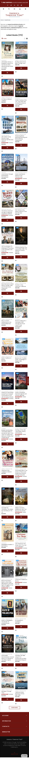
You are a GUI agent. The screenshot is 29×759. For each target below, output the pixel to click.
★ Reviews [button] (28, 381)
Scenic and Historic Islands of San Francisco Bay (20, 175)
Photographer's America (21, 172)
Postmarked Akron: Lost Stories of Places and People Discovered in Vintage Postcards (21, 473)
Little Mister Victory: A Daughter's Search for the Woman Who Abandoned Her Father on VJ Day (7, 64)
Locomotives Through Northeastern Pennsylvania (7, 175)
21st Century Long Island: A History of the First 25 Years (21, 211)
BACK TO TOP (14, 754)
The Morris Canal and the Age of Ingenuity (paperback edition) (6, 212)
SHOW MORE (14, 707)
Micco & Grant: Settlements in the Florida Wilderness (6, 322)
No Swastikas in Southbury (19, 621)
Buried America (18, 506)
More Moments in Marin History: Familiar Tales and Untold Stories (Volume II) (7, 286)
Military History (5, 135)
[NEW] (7, 50)
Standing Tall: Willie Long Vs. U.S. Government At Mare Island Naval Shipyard (20, 658)
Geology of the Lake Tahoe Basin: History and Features (20, 431)
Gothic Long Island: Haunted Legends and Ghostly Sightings (21, 394)
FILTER (4, 38)
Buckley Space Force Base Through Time (20, 62)
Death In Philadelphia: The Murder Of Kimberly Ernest (7, 622)
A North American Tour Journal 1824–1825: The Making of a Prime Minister (21, 250)
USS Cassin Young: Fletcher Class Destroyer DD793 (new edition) (7, 139)
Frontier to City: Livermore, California (20, 285)
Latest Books (7, 20)
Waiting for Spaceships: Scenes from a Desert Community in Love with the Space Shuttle (7, 395)
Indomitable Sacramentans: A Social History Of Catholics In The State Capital (7, 658)
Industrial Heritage (6, 209)
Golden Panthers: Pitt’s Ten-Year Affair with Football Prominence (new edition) (21, 102)
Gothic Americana (19, 391)
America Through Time (20, 60)
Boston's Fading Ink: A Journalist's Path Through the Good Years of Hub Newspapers (20, 323)
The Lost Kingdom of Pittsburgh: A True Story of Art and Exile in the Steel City (7, 249)
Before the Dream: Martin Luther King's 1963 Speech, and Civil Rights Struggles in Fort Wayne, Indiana (7, 583)
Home (2, 20)
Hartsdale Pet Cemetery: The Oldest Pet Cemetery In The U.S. (7, 510)
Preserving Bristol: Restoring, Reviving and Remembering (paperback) (21, 138)
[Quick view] (2, 76)
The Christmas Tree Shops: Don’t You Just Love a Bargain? (20, 545)
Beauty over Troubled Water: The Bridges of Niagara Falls (20, 359)
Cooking (3, 428)
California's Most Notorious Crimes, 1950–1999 (19, 694)
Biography (3, 60)
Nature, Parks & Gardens (21, 356)
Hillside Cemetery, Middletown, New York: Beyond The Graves (21, 509)
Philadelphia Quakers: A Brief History (7, 545)
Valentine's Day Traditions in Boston (6, 471)
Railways (3, 172)
